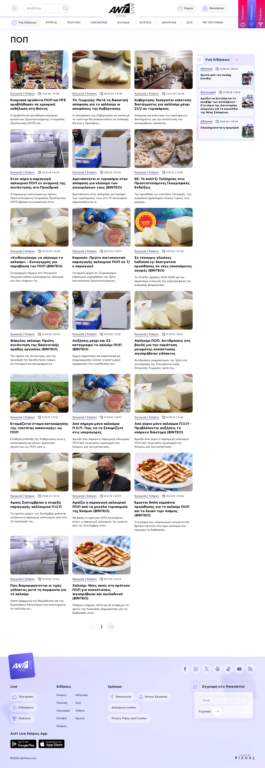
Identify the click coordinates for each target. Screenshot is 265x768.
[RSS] (250, 668)
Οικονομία (63, 710)
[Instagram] (195, 668)
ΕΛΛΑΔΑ (123, 22)
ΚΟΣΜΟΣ (145, 22)
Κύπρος (61, 695)
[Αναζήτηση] (65, 8)
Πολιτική (61, 703)
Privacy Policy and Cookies (129, 718)
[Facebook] (185, 668)
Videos (80, 710)
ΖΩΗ (189, 22)
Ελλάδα (61, 718)
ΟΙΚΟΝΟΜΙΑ (98, 22)
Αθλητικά (81, 695)
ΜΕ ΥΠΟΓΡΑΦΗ (213, 22)
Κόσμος (61, 726)
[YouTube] (239, 668)
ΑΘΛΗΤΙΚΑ (169, 22)
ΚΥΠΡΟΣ (51, 22)
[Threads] (217, 668)
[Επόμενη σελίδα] (111, 627)
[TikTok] (228, 668)
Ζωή (78, 703)
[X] (206, 668)
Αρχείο (80, 718)
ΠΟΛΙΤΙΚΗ (73, 22)
